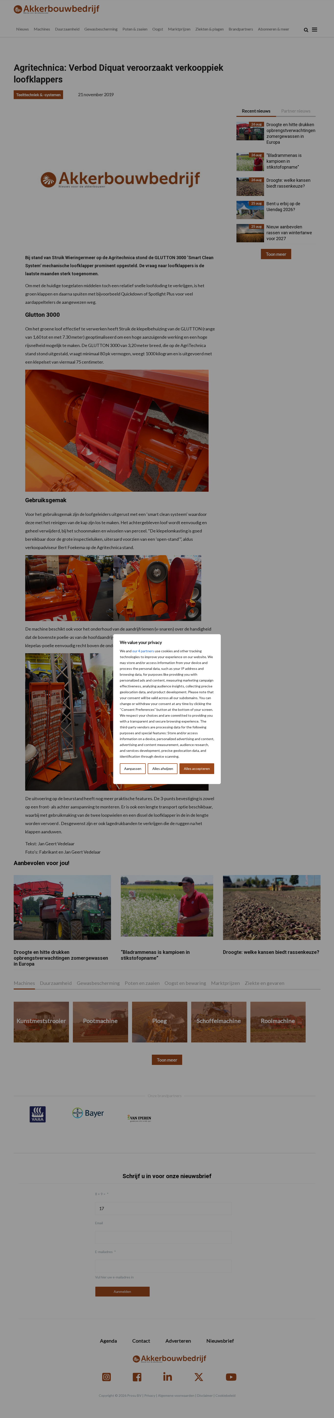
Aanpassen (132, 768)
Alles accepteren (197, 768)
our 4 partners (143, 651)
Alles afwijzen (162, 768)
